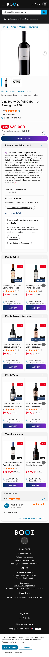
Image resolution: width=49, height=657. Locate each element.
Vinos (13, 27)
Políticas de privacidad (24, 557)
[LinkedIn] (29, 618)
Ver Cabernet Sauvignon (19, 243)
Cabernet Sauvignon (29, 27)
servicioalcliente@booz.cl (24, 586)
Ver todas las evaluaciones (30, 518)
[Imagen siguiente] (45, 53)
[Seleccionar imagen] (6, 82)
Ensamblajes (13, 192)
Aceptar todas (10, 647)
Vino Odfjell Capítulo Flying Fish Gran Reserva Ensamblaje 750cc (35, 286)
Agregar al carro (24, 138)
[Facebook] (23, 618)
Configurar (25, 647)
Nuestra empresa (24, 554)
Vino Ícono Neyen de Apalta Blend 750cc (12, 463)
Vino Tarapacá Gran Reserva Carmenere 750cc (12, 404)
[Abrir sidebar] (4, 4)
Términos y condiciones (24, 560)
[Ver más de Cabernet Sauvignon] (43, 316)
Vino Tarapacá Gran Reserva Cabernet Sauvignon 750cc (12, 345)
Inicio (5, 27)
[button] (24, 12)
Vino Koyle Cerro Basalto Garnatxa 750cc (33, 463)
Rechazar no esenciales (14, 653)
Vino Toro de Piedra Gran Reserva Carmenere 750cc (35, 404)
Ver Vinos (13, 237)
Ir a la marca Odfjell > (14, 213)
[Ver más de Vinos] (43, 375)
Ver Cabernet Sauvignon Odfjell (19, 208)
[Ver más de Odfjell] (43, 257)
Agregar (13, 308)
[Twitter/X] (26, 618)
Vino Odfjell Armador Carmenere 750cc (12, 286)
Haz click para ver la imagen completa (16, 91)
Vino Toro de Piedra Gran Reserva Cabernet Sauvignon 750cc (35, 345)
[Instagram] (20, 618)
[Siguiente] (44, 285)
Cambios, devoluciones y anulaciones (24, 564)
